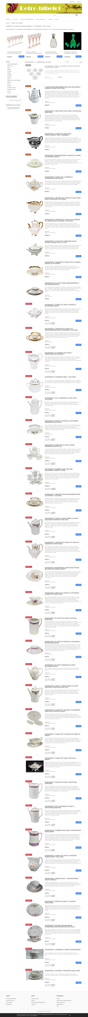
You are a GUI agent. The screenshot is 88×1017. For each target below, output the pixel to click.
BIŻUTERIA (9, 71)
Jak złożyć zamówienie (10, 1000)
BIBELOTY (9, 78)
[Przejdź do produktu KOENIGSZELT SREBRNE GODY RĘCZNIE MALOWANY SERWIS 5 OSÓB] (35, 477)
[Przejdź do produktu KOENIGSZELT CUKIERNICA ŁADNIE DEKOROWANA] (35, 954)
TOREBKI (9, 73)
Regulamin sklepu (60, 1004)
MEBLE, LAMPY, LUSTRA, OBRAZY (13, 80)
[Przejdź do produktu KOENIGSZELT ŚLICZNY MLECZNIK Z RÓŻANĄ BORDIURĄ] (35, 626)
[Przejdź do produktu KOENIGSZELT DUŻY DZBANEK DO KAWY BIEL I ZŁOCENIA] (35, 406)
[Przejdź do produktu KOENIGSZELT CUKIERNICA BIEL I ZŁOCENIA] (35, 385)
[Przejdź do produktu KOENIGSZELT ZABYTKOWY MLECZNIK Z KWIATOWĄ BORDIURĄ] (35, 119)
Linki (57, 1006)
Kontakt (58, 998)
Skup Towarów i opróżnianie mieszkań (64, 1000)
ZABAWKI (9, 82)
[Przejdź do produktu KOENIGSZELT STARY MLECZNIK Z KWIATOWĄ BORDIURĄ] (35, 790)
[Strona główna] (44, 8)
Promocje (9, 92)
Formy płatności (9, 1002)
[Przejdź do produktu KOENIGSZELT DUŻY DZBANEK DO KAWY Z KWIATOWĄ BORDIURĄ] (35, 814)
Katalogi (9, 83)
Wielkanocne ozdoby (11, 89)
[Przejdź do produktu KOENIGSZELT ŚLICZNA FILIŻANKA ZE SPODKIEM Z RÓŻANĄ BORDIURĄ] (35, 650)
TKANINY (9, 69)
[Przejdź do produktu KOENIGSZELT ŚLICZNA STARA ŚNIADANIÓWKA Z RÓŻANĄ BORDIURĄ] (35, 291)
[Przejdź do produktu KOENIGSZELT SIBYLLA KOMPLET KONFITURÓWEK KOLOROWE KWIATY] (35, 74)
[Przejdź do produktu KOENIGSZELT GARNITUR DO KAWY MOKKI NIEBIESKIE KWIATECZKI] (35, 453)
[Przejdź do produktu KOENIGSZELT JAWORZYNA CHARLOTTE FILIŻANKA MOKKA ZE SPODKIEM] (35, 270)
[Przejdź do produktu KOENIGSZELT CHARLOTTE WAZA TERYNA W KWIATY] (35, 766)
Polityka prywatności (61, 1002)
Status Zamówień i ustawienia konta (38, 1002)
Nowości (9, 91)
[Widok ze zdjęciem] (80, 62)
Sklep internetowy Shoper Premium (44, 1011)
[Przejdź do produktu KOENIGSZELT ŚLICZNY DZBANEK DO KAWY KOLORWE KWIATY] (35, 673)
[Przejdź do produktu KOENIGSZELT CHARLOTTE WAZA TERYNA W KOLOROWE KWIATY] (35, 313)
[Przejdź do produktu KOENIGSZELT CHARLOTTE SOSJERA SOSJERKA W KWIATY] (35, 742)
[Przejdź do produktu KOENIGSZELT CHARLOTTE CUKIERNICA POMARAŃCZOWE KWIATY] (35, 185)
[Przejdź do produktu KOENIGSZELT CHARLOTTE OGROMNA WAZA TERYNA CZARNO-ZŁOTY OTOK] (35, 249)
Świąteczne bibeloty (11, 87)
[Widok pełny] (81, 62)
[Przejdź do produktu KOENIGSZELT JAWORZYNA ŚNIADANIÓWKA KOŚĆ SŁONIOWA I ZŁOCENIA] (35, 502)
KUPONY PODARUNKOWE (12, 64)
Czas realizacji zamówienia (11, 998)
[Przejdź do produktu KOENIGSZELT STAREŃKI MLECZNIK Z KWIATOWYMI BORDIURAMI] (35, 838)
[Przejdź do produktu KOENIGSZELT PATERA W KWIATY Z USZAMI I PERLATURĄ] (35, 909)
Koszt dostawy (9, 1004)
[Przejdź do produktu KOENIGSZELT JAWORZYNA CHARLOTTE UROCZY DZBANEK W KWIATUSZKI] (35, 551)
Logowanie (33, 1004)
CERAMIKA (9, 74)
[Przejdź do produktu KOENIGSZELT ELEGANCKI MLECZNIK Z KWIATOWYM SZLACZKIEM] (35, 361)
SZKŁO (8, 67)
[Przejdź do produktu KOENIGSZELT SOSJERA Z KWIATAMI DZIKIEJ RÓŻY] (35, 975)
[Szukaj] (76, 15)
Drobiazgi (9, 85)
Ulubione (33, 1000)
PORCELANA (9, 65)
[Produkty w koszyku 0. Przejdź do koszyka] (80, 15)
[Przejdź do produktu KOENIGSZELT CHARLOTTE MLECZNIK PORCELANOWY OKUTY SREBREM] (35, 142)
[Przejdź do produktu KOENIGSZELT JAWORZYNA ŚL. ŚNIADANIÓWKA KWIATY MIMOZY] (35, 887)
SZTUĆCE (9, 76)
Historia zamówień (34, 998)
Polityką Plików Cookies (46, 1014)
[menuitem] (9, 19)
